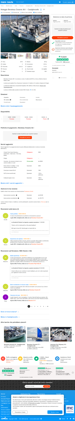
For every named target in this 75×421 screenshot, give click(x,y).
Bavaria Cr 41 (32, 300)
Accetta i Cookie (55, 412)
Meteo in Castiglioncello (9, 317)
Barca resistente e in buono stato (19, 284)
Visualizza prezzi (25, 137)
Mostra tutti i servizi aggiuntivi (11, 183)
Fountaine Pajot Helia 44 (35, 263)
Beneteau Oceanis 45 (34, 290)
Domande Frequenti (5, 398)
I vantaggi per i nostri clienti (7, 403)
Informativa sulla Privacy (7, 414)
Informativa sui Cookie (6, 412)
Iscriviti (47, 386)
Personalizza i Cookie (20, 412)
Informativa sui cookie (34, 403)
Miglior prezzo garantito (6, 401)
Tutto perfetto (14, 214)
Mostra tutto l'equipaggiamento (12, 106)
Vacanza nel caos (15, 295)
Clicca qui (43, 202)
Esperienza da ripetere (16, 239)
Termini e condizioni (5, 409)
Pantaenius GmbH (28, 191)
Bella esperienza (14, 255)
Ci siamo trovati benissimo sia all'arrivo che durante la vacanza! (25, 215)
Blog (2, 405)
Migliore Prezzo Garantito (10, 361)
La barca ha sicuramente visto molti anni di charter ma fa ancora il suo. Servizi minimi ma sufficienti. (29, 287)
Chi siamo (3, 396)
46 (47, 306)
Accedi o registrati (67, 2)
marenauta (7, 2)
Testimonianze (4, 407)
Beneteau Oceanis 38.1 (37, 218)
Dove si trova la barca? (9, 312)
